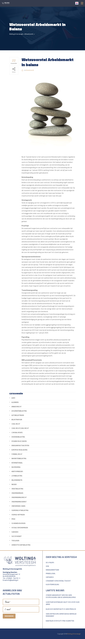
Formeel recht (17, 454)
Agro (13, 398)
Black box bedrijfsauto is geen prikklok (61, 609)
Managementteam (52, 570)
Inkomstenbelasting (19, 458)
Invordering (16, 467)
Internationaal (17, 463)
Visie (47, 566)
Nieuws (14, 484)
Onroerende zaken (18, 506)
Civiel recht (16, 424)
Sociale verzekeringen (20, 528)
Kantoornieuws (17, 471)
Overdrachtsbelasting (20, 510)
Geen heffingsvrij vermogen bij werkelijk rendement (61, 615)
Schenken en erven (18, 523)
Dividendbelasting (18, 437)
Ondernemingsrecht (19, 497)
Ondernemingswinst (19, 502)
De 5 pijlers (50, 562)
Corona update (17, 432)
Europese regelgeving (19, 450)
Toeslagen (15, 540)
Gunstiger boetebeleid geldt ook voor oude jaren (62, 603)
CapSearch (50, 577)
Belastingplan (17, 419)
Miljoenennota (17, 480)
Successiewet (17, 536)
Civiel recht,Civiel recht (20, 428)
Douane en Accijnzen (19, 441)
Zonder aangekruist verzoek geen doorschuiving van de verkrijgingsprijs (61, 596)
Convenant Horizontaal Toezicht (58, 581)
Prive (13, 519)
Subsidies (15, 532)
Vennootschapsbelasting (21, 545)
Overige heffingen (18, 515)
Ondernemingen (17, 493)
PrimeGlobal (50, 573)
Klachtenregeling (52, 584)
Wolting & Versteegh (16, 34)
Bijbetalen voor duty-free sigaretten (60, 621)
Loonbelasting (17, 476)
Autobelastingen (18, 415)
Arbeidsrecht (29, 34)
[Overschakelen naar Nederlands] (76, 3)
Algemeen (15, 402)
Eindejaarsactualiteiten (20, 445)
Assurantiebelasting (19, 411)
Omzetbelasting (17, 489)
